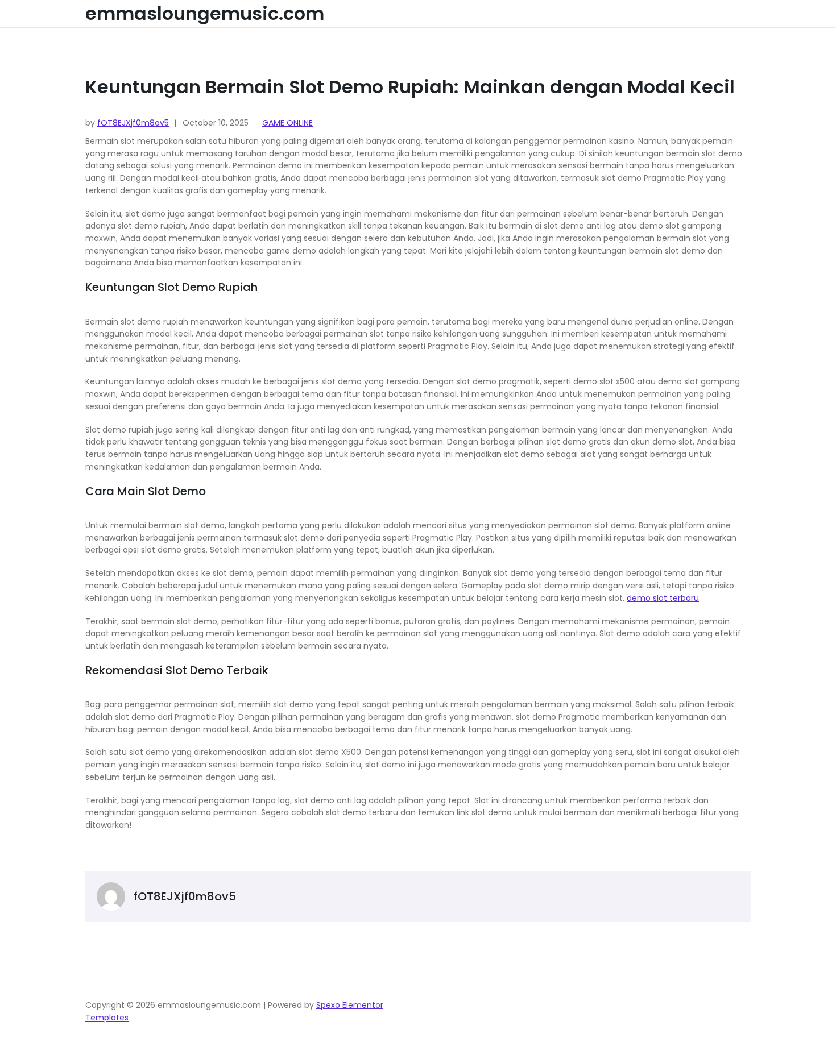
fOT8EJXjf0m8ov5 (133, 122)
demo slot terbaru (663, 598)
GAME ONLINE (287, 122)
